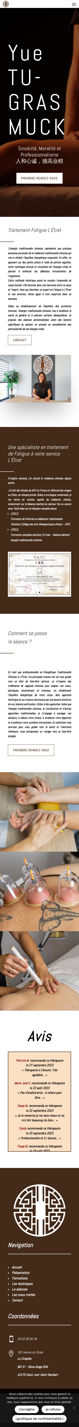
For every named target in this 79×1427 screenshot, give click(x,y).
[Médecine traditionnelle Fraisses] (39, 596)
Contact (20, 340)
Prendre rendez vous (31, 750)
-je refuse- (53, 1409)
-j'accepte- (26, 1409)
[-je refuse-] (74, 1408)
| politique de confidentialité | (39, 1419)
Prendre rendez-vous (39, 178)
